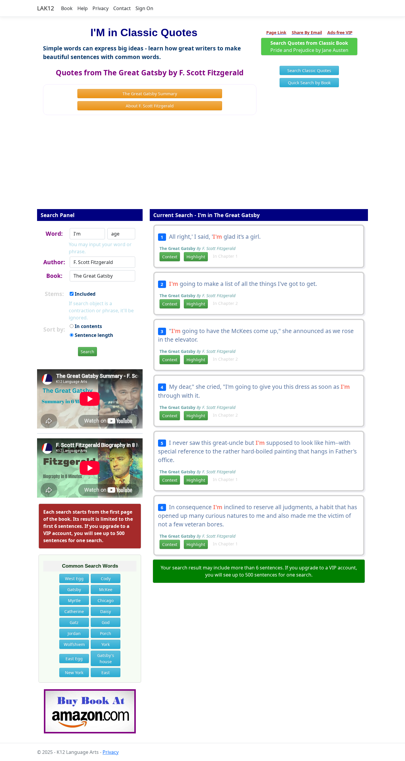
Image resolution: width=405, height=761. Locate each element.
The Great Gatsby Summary (149, 93)
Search (87, 351)
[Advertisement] (202, 166)
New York (74, 672)
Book (67, 8)
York (105, 644)
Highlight (195, 256)
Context (169, 256)
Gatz (74, 622)
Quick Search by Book (309, 82)
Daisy (105, 611)
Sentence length (93, 335)
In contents (88, 326)
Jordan (74, 633)
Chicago (106, 600)
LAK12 (45, 8)
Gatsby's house (105, 658)
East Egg (74, 658)
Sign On (144, 8)
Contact (122, 8)
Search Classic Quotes (309, 70)
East (105, 672)
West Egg (74, 578)
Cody (106, 578)
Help (82, 8)
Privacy (101, 8)
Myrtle (74, 600)
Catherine (74, 611)
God (106, 622)
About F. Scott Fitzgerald (150, 106)
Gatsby (74, 589)
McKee (105, 589)
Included (84, 294)
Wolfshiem (74, 644)
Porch (105, 633)
